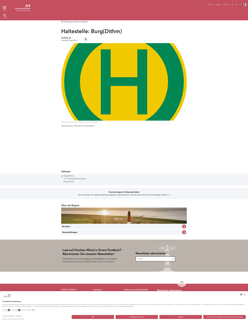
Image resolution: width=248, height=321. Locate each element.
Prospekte (226, 4)
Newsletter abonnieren (151, 253)
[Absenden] (173, 258)
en (236, 4)
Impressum (97, 290)
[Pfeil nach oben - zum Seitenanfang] (182, 282)
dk (240, 4)
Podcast (210, 4)
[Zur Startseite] (23, 7)
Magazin (218, 4)
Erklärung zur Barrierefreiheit (136, 290)
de (232, 4)
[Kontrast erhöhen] (244, 4)
